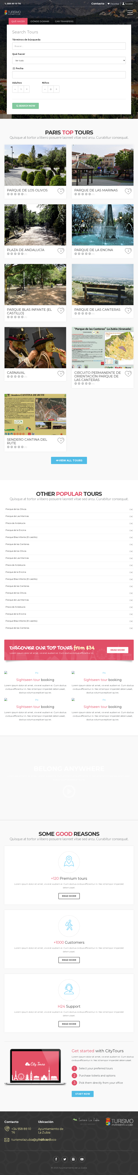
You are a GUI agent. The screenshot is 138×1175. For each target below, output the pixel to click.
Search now (27, 105)
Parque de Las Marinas (69, 516)
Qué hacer (18, 21)
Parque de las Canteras (69, 544)
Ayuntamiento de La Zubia (50, 1130)
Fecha (19, 68)
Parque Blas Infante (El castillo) (69, 537)
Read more (118, 650)
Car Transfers (64, 21)
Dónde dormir (40, 21)
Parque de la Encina (69, 530)
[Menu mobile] (130, 13)
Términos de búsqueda (26, 39)
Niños (45, 82)
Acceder (129, 4)
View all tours (70, 460)
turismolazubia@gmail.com (22, 1139)
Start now (82, 1094)
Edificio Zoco (47, 1139)
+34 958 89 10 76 (21, 1130)
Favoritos (115, 4)
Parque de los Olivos (69, 509)
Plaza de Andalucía (69, 523)
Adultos (17, 82)
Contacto (97, 3)
